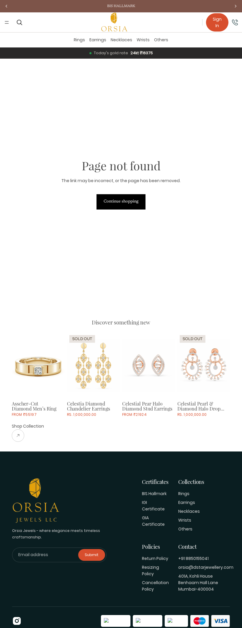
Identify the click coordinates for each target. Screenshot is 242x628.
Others (161, 40)
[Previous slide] (18, 365)
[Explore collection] (28, 435)
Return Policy (155, 558)
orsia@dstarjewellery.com (205, 567)
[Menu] (7, 22)
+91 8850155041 (193, 558)
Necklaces (121, 40)
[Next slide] (58, 365)
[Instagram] (17, 621)
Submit (92, 555)
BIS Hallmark (154, 494)
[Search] (19, 22)
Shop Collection (28, 426)
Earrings (97, 40)
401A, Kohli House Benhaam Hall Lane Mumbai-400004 (198, 582)
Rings (79, 40)
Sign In (217, 22)
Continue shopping (121, 202)
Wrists (143, 40)
